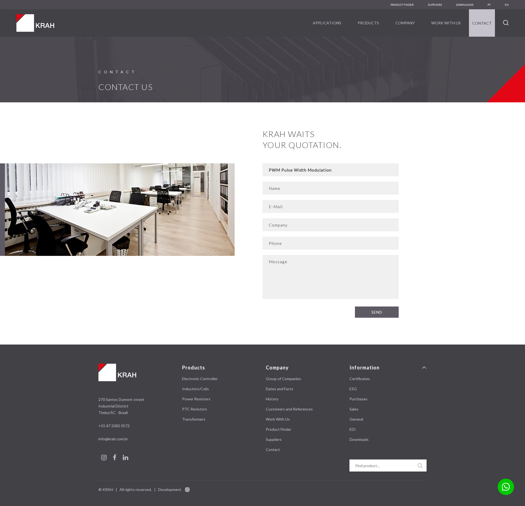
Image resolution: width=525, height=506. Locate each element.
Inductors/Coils (195, 388)
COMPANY (405, 23)
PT (489, 4)
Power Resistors (196, 399)
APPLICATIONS (327, 23)
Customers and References (289, 409)
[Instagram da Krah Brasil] (104, 458)
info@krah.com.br (113, 438)
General (356, 419)
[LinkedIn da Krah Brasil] (125, 458)
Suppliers (435, 4)
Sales (353, 409)
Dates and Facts (279, 388)
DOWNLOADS (464, 4)
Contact (482, 23)
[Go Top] (424, 368)
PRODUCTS (368, 23)
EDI (352, 429)
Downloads (359, 439)
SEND (376, 312)
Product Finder (402, 4)
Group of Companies (283, 378)
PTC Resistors (194, 409)
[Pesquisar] (420, 465)
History (272, 399)
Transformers (193, 419)
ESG (353, 388)
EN (507, 4)
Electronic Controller (200, 378)
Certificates (359, 378)
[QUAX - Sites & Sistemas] (187, 489)
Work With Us (446, 23)
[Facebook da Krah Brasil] (115, 458)
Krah (35, 23)
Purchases (358, 399)
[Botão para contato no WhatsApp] (506, 487)
